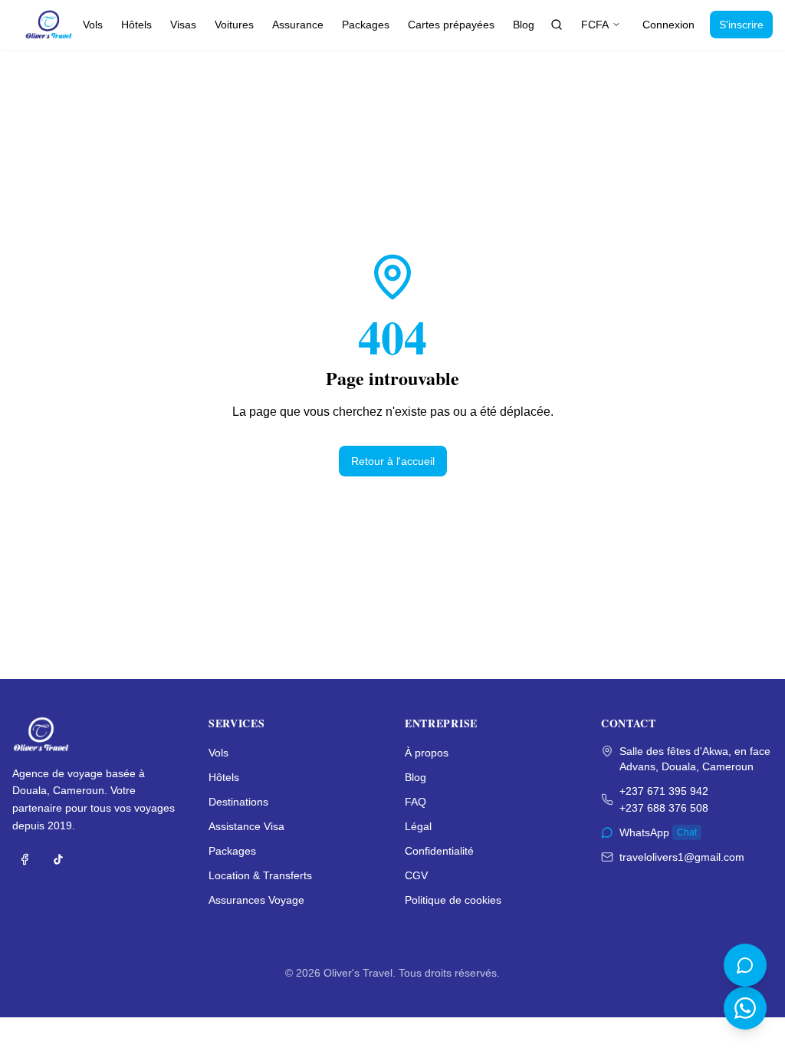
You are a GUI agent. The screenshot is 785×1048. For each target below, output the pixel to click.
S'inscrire (741, 24)
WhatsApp (658, 832)
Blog (523, 24)
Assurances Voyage (256, 900)
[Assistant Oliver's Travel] (745, 965)
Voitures (234, 24)
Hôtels (136, 24)
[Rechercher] (556, 24)
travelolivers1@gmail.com (681, 857)
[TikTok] (58, 859)
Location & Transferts (260, 875)
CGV (416, 875)
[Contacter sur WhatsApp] (745, 1008)
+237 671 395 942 (663, 791)
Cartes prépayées (451, 24)
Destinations (238, 802)
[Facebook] (24, 859)
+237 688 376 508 (663, 808)
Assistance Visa (246, 826)
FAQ (415, 802)
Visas (183, 24)
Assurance (298, 24)
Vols (93, 24)
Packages (365, 24)
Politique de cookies (453, 900)
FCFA (595, 24)
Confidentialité (439, 851)
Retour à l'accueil (393, 461)
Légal (418, 826)
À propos (426, 752)
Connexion (668, 24)
